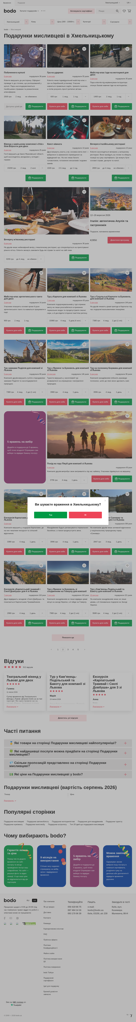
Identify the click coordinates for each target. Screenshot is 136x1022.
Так (50, 515)
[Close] (105, 500)
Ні (85, 515)
